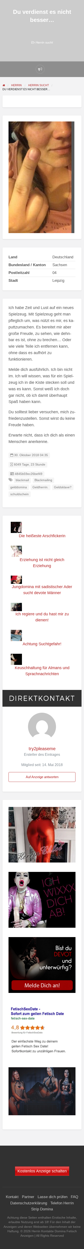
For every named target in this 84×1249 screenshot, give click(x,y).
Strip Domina (42, 1209)
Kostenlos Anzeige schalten (42, 1171)
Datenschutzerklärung (28, 1203)
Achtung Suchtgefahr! (42, 644)
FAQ (74, 1197)
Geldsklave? (62, 487)
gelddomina (18, 487)
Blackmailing (43, 480)
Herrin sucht (44, 42)
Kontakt (12, 1197)
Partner (28, 1197)
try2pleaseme (42, 748)
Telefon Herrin (62, 1203)
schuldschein (19, 494)
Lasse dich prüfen (52, 1197)
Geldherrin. (40, 487)
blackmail (22, 480)
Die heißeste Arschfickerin (42, 536)
